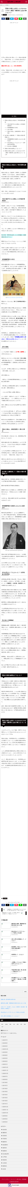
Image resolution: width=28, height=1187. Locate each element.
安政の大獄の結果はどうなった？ (13, 148)
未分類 (4, 1169)
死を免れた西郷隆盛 (12, 146)
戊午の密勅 (10, 129)
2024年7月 (4, 1040)
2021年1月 (4, 1103)
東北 (2, 1024)
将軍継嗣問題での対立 (12, 127)
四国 (25, 1024)
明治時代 (5, 1160)
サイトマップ (13, 1179)
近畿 (17, 1024)
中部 (14, 1024)
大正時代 (5, 1163)
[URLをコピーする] (25, 19)
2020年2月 (4, 1122)
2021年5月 (4, 1091)
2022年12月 (5, 1067)
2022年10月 (5, 1073)
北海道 (6, 1024)
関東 (10, 1024)
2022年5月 (4, 1079)
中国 (21, 1024)
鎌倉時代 (5, 1141)
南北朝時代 (5, 1144)
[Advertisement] (14, 37)
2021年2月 (4, 1100)
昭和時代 (5, 1166)
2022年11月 (5, 1070)
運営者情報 (24, 1179)
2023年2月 (4, 1061)
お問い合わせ (19, 1179)
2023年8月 (4, 1055)
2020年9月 (4, 1116)
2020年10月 (5, 1112)
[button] (3, 19)
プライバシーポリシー (6, 1179)
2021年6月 (4, 1088)
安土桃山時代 (6, 1154)
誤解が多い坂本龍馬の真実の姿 (8, 999)
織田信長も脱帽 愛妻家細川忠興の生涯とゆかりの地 (13, 1003)
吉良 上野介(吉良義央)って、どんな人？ (10, 1016)
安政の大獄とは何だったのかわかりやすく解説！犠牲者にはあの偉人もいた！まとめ (15, 152)
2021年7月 (4, 1085)
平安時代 (5, 1138)
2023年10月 (5, 1049)
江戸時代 (4, 14)
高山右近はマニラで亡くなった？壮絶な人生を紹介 (13, 1012)
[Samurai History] (14, 2)
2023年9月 (4, 1052)
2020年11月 (5, 1109)
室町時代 (5, 1147)
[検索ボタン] (2, 2)
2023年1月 (4, 1064)
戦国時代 (5, 1151)
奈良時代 (5, 1135)
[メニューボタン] (26, 2)
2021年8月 (4, 1082)
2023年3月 (4, 1058)
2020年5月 (4, 1119)
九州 (2, 1026)
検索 (25, 991)
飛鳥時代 (5, 1132)
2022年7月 (4, 1076)
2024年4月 (4, 1046)
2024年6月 (4, 1043)
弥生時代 (5, 1129)
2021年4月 (4, 1094)
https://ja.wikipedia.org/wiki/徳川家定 (15, 297)
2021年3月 (4, 1097)
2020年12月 (5, 1106)
